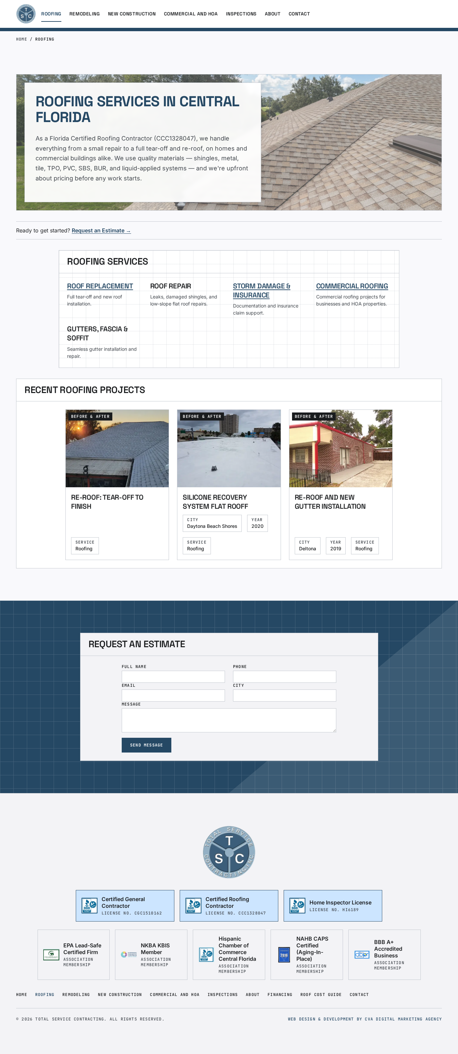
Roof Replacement (100, 285)
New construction (132, 14)
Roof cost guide (321, 994)
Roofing (51, 14)
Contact (299, 14)
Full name (134, 666)
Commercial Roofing (352, 285)
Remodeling (84, 14)
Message (131, 704)
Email (128, 685)
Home (21, 39)
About (273, 14)
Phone (240, 666)
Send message (146, 745)
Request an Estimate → (101, 230)
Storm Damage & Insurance (261, 290)
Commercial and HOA (191, 14)
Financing (280, 994)
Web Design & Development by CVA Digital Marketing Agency (365, 1019)
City (238, 685)
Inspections (241, 14)
